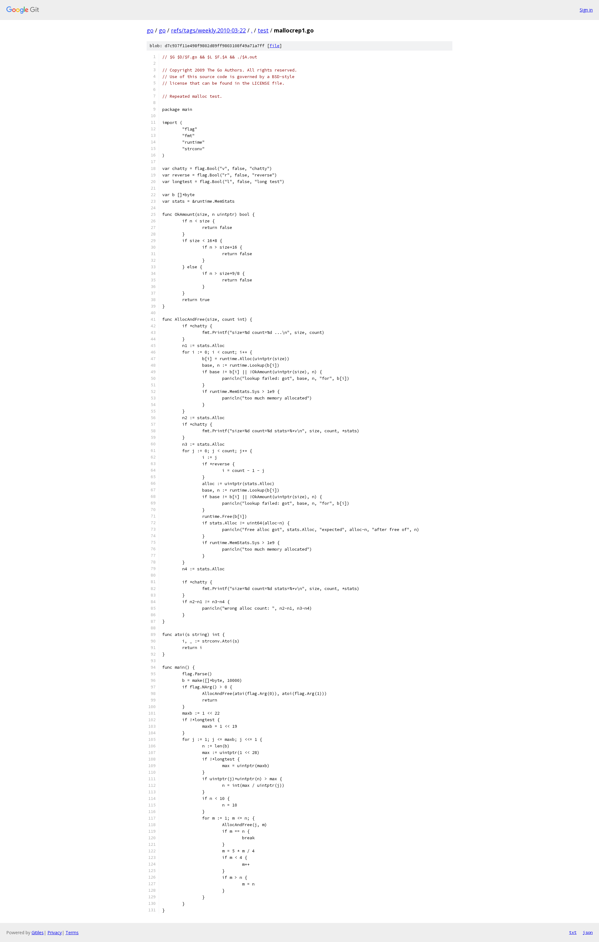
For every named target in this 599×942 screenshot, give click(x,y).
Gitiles (38, 932)
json (588, 932)
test (263, 30)
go (150, 30)
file (275, 45)
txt (573, 932)
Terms (72, 932)
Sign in (586, 10)
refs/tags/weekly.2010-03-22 (208, 30)
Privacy (54, 932)
